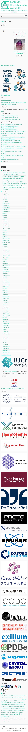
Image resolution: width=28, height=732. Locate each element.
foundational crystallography (19, 706)
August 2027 (21, 388)
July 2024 (5, 230)
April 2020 (5, 292)
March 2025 (5, 221)
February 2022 (6, 265)
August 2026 (5, 194)
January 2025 (6, 225)
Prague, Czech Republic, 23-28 (9, 388)
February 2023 (6, 250)
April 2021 (5, 279)
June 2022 (5, 259)
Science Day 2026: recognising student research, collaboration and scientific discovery (13, 178)
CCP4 (12, 695)
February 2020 (6, 296)
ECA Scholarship (9, 702)
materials (3, 710)
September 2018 (6, 315)
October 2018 (6, 313)
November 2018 (6, 311)
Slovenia (20, 716)
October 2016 (6, 337)
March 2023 (5, 248)
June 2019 (5, 304)
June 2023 (5, 244)
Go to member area (6, 100)
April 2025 (5, 219)
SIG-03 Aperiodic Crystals (7, 128)
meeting (6, 710)
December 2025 (6, 207)
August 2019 (5, 302)
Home (2, 21)
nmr (26, 710)
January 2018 (6, 323)
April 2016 (5, 342)
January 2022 (6, 267)
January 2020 (6, 298)
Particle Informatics (10, 712)
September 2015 (6, 350)
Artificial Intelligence (5, 695)
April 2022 (5, 261)
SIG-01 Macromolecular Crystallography (11, 124)
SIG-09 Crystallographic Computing (10, 140)
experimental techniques (21, 704)
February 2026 (6, 203)
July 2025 (5, 213)
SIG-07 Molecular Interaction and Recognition (13, 137)
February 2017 (6, 331)
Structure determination (16, 718)
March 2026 (5, 201)
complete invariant (17, 695)
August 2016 (5, 339)
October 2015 (6, 348)
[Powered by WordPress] (25, 728)
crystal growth (20, 697)
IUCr (5, 708)
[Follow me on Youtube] (3, 16)
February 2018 (6, 321)
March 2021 (5, 281)
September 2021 (6, 275)
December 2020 (6, 282)
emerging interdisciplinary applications (8, 704)
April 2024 (5, 236)
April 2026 (5, 199)
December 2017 (6, 325)
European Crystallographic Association (12, 728)
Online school (3, 712)
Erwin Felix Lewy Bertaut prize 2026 (13, 182)
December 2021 (6, 269)
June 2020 (5, 290)
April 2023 (5, 246)
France (2, 708)
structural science (7, 718)
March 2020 (5, 294)
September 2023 (6, 242)
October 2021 (6, 273)
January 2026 (6, 205)
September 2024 (6, 228)
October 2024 (6, 226)
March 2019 (5, 306)
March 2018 (5, 319)
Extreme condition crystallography (7, 706)
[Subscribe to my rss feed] (1, 16)
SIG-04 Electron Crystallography (9, 130)
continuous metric (8, 697)
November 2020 (6, 284)
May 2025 (5, 217)
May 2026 (5, 197)
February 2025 (6, 223)
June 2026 (5, 196)
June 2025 (5, 215)
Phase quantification (10, 714)
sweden (22, 718)
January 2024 (6, 240)
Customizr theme (17, 730)
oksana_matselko (16, 32)
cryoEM (16, 697)
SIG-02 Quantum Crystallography (10, 126)
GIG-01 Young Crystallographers (9, 116)
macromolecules (22, 708)
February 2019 (6, 308)
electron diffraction (20, 702)
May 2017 (5, 329)
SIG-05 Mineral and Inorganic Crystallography (20, 52)
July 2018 (5, 317)
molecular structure (21, 710)
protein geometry (14, 716)
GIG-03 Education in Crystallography (10, 119)
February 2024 (6, 238)
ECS (13, 702)
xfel (9, 720)
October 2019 (6, 300)
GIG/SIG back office (6, 355)
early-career (19, 700)
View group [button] (19, 55)
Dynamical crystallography (12, 700)
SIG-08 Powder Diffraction (8, 139)
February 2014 (6, 352)
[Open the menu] (26, 15)
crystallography (4, 700)
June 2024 (5, 232)
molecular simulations (12, 710)
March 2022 (5, 263)
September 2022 (6, 255)
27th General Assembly (10, 371)
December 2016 (6, 333)
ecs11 (15, 702)
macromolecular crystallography (12, 708)
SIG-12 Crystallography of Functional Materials (13, 146)
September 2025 (6, 211)
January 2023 (6, 252)
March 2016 (5, 344)
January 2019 (6, 310)
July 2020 (5, 288)
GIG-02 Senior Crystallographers (9, 117)
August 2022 (5, 257)
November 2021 (6, 271)
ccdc (10, 695)
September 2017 (6, 327)
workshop (7, 720)
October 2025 (6, 209)
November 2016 (6, 335)
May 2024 (5, 234)
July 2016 (5, 340)
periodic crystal (17, 712)
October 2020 (6, 286)
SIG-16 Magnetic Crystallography (9, 159)
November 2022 (6, 254)
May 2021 (5, 277)
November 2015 (6, 346)
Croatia (13, 697)
